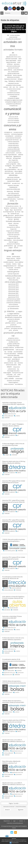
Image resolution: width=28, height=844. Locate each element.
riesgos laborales (18, 357)
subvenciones (12, 369)
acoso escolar (13, 37)
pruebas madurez (8, 347)
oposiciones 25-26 (13, 297)
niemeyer (20, 266)
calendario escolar (13, 83)
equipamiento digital (13, 181)
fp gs (11, 210)
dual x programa (11, 164)
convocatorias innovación (13, 138)
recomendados (18, 352)
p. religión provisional (11, 315)
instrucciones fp (13, 236)
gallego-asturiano (8, 215)
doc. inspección (13, 160)
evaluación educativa (9, 199)
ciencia (21, 87)
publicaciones (9, 349)
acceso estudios (15, 35)
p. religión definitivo (13, 313)
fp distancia (14, 208)
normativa (17, 267)
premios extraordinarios (13, 326)
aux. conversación (13, 71)
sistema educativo (11, 365)
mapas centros (10, 258)
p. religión (19, 311)
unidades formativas (13, 376)
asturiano (17, 64)
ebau (18, 164)
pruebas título (19, 347)
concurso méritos (13, 118)
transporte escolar (17, 372)
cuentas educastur (13, 145)
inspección (13, 229)
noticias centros (13, 269)
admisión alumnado (11, 58)
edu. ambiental (17, 166)
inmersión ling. (13, 225)
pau (20, 315)
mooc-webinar (19, 262)
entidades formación (12, 179)
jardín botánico (8, 246)
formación (12, 203)
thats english (7, 372)
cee (14, 87)
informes (16, 223)
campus (5, 87)
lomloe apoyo (16, 256)
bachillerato (8, 75)
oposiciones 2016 (13, 286)
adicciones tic (13, 55)
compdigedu (13, 96)
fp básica (6, 208)
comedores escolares (13, 92)
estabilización (13, 187)
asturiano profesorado (13, 66)
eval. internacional (13, 193)
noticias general (13, 271)
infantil (10, 223)
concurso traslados (13, 120)
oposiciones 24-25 (13, 295)
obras (18, 278)
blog (6, 81)
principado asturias (16, 328)
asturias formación (13, 68)
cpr (21, 140)
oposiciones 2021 (13, 293)
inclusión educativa (13, 221)
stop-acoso (16, 367)
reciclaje (9, 352)
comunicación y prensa (10, 550)
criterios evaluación (13, 141)
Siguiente (20, 810)
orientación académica (13, 301)
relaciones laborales (13, 355)
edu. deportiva (13, 167)
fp (20, 206)
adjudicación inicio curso (13, 57)
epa (20, 179)
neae (19, 264)
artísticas (10, 64)
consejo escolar (18, 132)
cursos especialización (10, 154)
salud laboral (15, 359)
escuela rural (16, 183)
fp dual (21, 208)
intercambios (8, 240)
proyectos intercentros (13, 340)
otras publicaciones (13, 306)
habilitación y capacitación (13, 217)
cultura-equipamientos (13, 151)
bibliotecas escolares (13, 77)
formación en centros (12, 206)
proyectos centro (13, 338)
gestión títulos (19, 215)
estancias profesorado (13, 189)
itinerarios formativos (13, 244)
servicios (20, 363)
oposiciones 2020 (13, 291)
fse (8, 213)
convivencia (18, 136)
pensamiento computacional (13, 317)
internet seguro (13, 242)
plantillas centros (10, 323)
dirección (9, 158)
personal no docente (13, 319)
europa (17, 191)
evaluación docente (13, 197)
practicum (13, 325)
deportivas (9, 156)
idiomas (10, 219)
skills (19, 365)
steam (9, 367)
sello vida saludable (13, 361)
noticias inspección (13, 274)
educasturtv (18, 173)
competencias (13, 105)
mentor (18, 258)
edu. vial (20, 169)
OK (10, 842)
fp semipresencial (8, 212)
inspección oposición (13, 234)
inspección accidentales (13, 231)
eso (22, 183)
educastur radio (9, 173)
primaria (7, 328)
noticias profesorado (13, 276)
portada (19, 323)
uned (18, 374)
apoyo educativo (11, 62)
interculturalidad (18, 240)
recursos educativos (10, 353)
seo (15, 363)
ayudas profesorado (13, 73)
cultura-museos (10, 153)
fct (16, 201)
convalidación (9, 136)
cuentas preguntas (13, 147)
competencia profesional (13, 104)
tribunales (10, 374)
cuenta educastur (13, 143)
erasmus (7, 183)
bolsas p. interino (15, 81)
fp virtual (17, 212)
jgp (15, 246)
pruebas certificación (13, 344)
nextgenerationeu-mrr (10, 266)
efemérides (13, 175)
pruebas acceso (13, 342)
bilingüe (20, 79)
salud (9, 359)
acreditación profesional (13, 39)
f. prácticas (20, 199)
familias (12, 201)
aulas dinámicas (18, 70)
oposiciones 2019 (13, 290)
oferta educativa (13, 280)
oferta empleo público (13, 282)
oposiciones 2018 (13, 288)
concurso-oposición (13, 122)
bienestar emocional (10, 79)
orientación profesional (13, 302)
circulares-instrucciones (13, 89)
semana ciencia (8, 363)
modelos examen (9, 262)
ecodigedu (8, 166)
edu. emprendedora (10, 169)
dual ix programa (13, 162)
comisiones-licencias (13, 94)
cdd (10, 87)
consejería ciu (8, 132)
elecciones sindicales (13, 177)
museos (8, 264)
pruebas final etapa (13, 345)
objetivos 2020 (11, 278)
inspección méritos (13, 233)
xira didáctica (19, 384)
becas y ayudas (17, 75)
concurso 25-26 (13, 117)
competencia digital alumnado (13, 100)
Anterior (7, 810)
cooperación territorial (12, 140)
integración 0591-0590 (13, 238)
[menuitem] (6, 8)
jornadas (20, 246)
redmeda (20, 353)
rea (5, 352)
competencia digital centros (13, 102)
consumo (7, 134)
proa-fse (15, 330)
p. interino (9, 311)
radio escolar (19, 350)
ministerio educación (13, 260)
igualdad (16, 219)
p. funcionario (13, 308)
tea (18, 369)
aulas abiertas (8, 70)
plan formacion (13, 321)
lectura (16, 247)
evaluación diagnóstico (13, 195)
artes (18, 62)
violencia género (13, 382)
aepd (19, 58)
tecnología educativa (13, 371)
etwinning (10, 191)
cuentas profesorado (13, 149)
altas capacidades (11, 60)
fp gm (7, 210)
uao (15, 374)
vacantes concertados (13, 380)
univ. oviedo (9, 378)
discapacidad (17, 158)
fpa (22, 212)
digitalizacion (17, 156)
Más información (15, 842)
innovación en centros (13, 227)
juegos (11, 247)
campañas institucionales (13, 85)
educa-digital (18, 171)
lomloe (9, 256)
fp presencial (17, 210)
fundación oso (15, 213)
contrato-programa (16, 134)
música (14, 264)
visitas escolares (9, 384)
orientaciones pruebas (13, 299)
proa (10, 330)
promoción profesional (10, 435)
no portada (9, 267)
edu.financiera (9, 171)
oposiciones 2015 (13, 284)
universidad (18, 378)
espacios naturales (13, 185)
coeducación (13, 91)
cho (17, 87)
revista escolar (8, 357)
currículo (18, 153)
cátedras (20, 154)
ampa (19, 60)
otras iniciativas (13, 304)
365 (8, 35)
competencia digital (13, 98)
